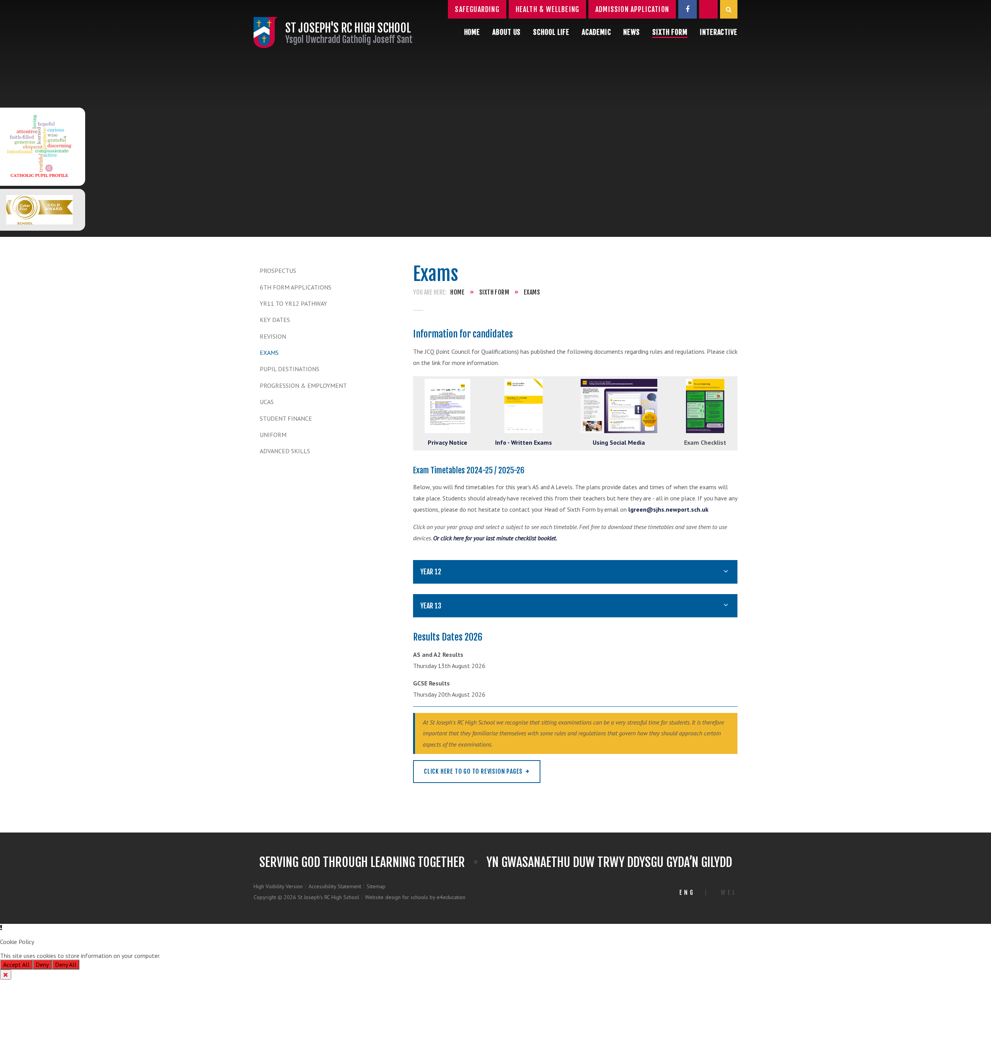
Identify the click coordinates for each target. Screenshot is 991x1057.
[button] (495, 928)
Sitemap (376, 886)
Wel (729, 892)
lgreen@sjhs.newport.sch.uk (668, 509)
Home (457, 292)
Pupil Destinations (289, 369)
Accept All (16, 964)
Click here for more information (202, 955)
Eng (687, 892)
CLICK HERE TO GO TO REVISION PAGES (473, 771)
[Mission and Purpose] (39, 147)
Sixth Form (494, 292)
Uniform (273, 435)
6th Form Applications (295, 287)
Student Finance (286, 418)
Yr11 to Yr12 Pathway (293, 303)
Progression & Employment (303, 385)
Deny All (65, 964)
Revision (273, 336)
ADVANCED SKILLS (285, 451)
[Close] (5, 975)
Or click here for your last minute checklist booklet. (495, 538)
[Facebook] (687, 9)
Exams (269, 352)
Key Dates (275, 320)
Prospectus (278, 270)
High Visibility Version (278, 886)
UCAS (267, 402)
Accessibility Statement (335, 886)
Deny (42, 964)
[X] (708, 9)
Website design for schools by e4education (415, 897)
